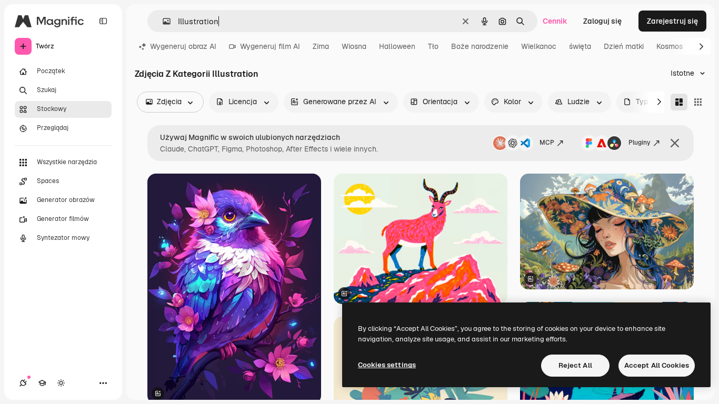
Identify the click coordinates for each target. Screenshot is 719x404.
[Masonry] (679, 102)
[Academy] (42, 383)
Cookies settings (387, 364)
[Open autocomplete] (162, 21)
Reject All (575, 365)
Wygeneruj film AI (270, 46)
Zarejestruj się (672, 21)
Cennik (555, 21)
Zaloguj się (602, 21)
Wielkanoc (538, 46)
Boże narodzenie (479, 46)
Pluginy (639, 142)
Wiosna (354, 46)
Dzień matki (624, 46)
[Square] (698, 102)
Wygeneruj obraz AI (183, 46)
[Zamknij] (674, 143)
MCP (547, 142)
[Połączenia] (23, 383)
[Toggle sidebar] (103, 21)
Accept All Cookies (656, 365)
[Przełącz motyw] (61, 383)
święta (580, 46)
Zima (321, 46)
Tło (433, 46)
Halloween (397, 46)
